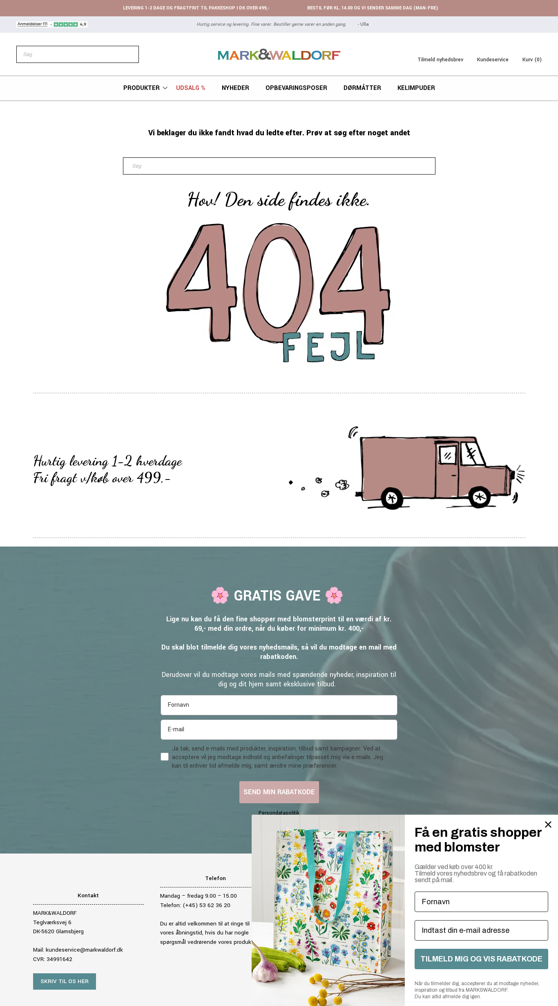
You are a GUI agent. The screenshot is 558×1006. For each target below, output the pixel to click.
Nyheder (235, 88)
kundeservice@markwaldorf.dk (84, 950)
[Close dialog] (548, 824)
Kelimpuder (416, 88)
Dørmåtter (362, 88)
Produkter (141, 88)
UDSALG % (190, 88)
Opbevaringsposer (296, 88)
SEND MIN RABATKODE (279, 792)
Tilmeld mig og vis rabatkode (481, 959)
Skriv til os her (64, 981)
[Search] (128, 54)
